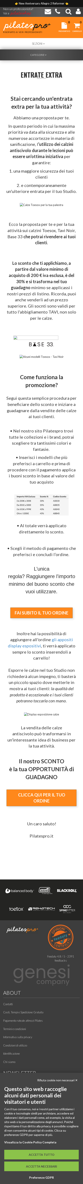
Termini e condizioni (14, 1029)
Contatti (8, 1004)
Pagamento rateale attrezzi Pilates (23, 1020)
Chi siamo (9, 1062)
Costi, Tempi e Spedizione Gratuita (23, 1012)
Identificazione (11, 1053)
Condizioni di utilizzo (15, 1045)
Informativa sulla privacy (17, 1037)
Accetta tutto (41, 1154)
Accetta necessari (41, 1166)
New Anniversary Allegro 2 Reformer (42, 3)
